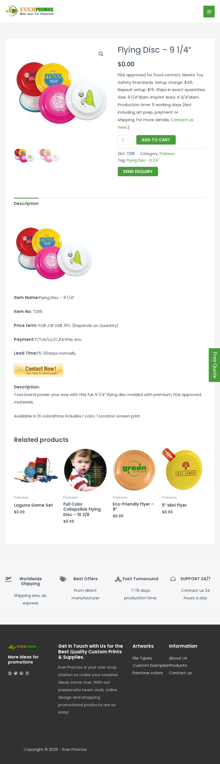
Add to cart (156, 140)
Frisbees (167, 153)
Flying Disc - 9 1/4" (143, 160)
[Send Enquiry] (38, 370)
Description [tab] (26, 203)
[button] (101, 54)
